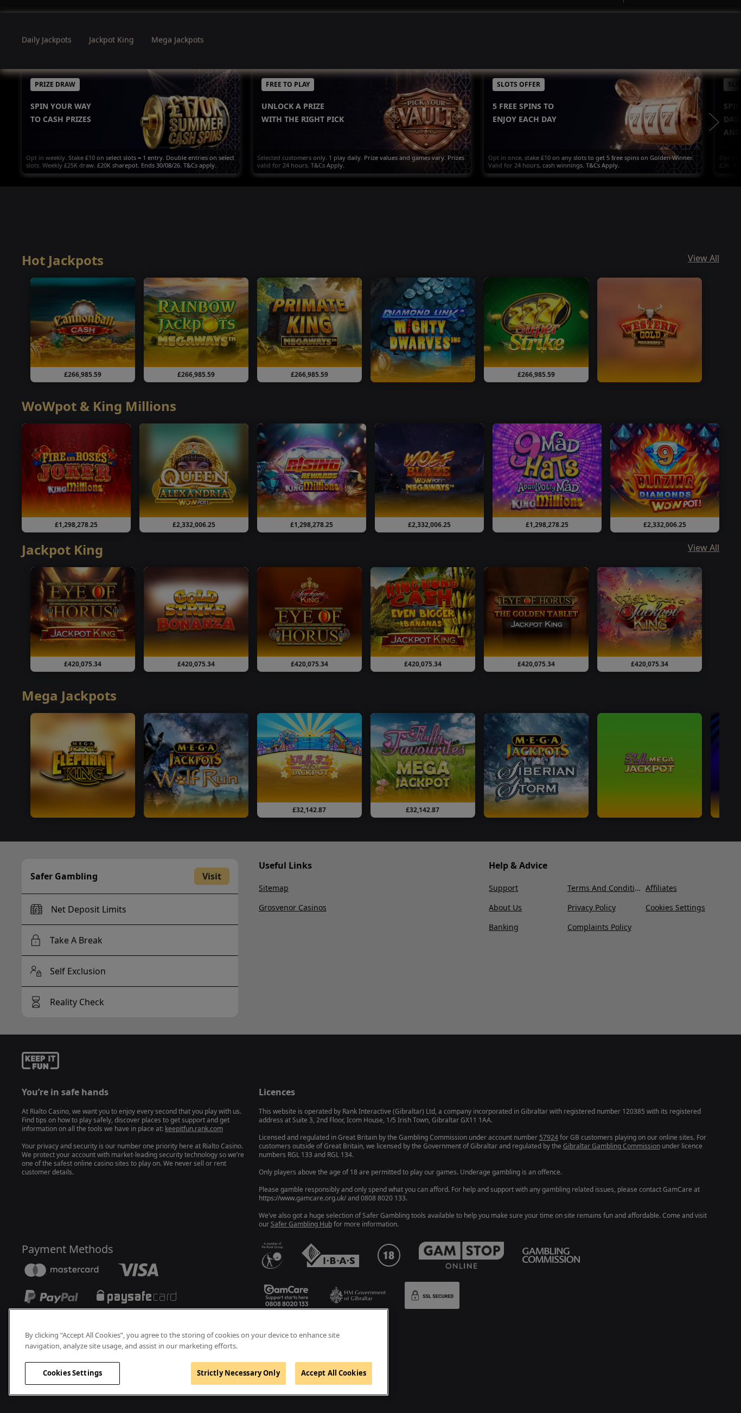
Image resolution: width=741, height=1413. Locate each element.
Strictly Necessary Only (238, 1373)
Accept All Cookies (333, 1373)
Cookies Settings (72, 1373)
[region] (198, 1352)
